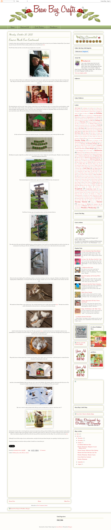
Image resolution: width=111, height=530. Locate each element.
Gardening (96, 140)
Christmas (82, 122)
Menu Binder (87, 171)
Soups (81, 193)
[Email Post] (29, 450)
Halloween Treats (98, 160)
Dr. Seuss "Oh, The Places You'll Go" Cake (91, 259)
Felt (80, 134)
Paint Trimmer (94, 179)
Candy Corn (98, 118)
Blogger (70, 527)
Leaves (76, 169)
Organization (77, 179)
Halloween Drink (99, 152)
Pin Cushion (88, 182)
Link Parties (39, 27)
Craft (98, 125)
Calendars (81, 118)
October (80, 442)
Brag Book (78, 117)
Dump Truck (78, 129)
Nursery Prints (77, 177)
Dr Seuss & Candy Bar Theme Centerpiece (91, 284)
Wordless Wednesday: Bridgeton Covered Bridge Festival (87, 447)
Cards (91, 120)
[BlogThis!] (33, 450)
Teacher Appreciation (93, 195)
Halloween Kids (98, 156)
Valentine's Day (96, 204)
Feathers (98, 133)
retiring (83, 186)
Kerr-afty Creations (92, 166)
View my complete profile (81, 73)
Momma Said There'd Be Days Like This (87, 452)
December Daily (94, 126)
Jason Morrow (59, 527)
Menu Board (95, 171)
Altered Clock (92, 111)
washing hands (77, 205)
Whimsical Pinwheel (94, 205)
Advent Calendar (99, 109)
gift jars (99, 142)
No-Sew (91, 176)
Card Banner (86, 120)
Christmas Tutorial (94, 123)
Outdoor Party (84, 179)
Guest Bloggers (99, 148)
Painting (100, 179)
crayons (76, 126)
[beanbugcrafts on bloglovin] (82, 52)
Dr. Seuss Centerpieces (98, 128)
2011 (78, 436)
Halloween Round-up (95, 159)
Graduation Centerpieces (95, 146)
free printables (98, 138)
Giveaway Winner (92, 144)
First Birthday (93, 134)
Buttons (93, 117)
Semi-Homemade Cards (93, 190)
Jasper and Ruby (78, 166)
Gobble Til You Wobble (85, 145)
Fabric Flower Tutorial (87, 292)
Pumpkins (94, 183)
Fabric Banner (78, 131)
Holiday (89, 162)
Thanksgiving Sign (79, 198)
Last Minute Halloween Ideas (84, 444)
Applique (99, 111)
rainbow (94, 185)
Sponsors (86, 193)
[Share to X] (35, 450)
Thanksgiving (80, 196)
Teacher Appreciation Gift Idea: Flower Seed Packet (91, 301)
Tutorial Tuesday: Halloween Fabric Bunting (88, 450)
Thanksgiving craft (88, 196)
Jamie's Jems (98, 165)
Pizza (100, 182)
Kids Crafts (100, 166)
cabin (20, 452)
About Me (84, 109)
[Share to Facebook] (36, 450)
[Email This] (32, 450)
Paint (89, 179)
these (42, 331)
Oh (82, 177)
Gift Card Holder (86, 142)
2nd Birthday (85, 108)
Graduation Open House (80, 148)
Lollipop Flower (82, 169)
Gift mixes (77, 143)
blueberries (90, 115)
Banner (91, 113)
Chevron (76, 122)
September (80, 462)
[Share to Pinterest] (38, 450)
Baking (81, 113)
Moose (23, 452)
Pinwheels (95, 182)
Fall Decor (78, 133)
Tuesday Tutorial (81, 201)
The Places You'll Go (89, 198)
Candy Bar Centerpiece (89, 118)
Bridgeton (84, 117)
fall (99, 131)
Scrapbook (78, 188)
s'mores (27, 452)
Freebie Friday (80, 140)
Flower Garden (92, 136)
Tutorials (89, 204)
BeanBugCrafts (16, 450)
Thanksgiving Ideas (98, 196)
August (80, 464)
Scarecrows (97, 186)
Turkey (92, 202)
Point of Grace (87, 183)
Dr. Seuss (81, 128)
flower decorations (83, 136)
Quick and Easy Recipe (86, 185)
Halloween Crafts (81, 152)
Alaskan (77, 111)
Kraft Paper (86, 168)
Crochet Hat (81, 126)
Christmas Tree (84, 123)
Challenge (97, 120)
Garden (90, 140)
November (80, 440)
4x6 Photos (91, 108)
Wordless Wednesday (88, 207)
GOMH (93, 145)
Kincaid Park (78, 168)
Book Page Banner (98, 115)
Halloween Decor (90, 152)
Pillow (83, 182)
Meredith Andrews (83, 173)
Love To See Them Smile (92, 170)
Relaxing (76, 186)
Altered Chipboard (84, 111)
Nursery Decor (98, 176)
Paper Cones (78, 180)
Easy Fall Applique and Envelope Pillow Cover (91, 276)
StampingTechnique (78, 195)
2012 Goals (77, 108)
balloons (86, 113)
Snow (97, 192)
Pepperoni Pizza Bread (96, 180)
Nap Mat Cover (81, 176)
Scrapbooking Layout (91, 189)
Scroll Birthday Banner (83, 190)
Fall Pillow (93, 133)
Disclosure (53, 27)
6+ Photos (98, 108)
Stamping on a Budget (95, 193)
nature (87, 176)
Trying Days (97, 199)
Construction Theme (84, 125)
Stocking (86, 195)
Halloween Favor (79, 154)
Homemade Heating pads (93, 163)
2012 (78, 434)
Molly (76, 174)
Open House (98, 177)
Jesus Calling (85, 166)
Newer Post (12, 501)
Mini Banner (91, 173)
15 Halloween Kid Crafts (87, 267)
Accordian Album (90, 109)
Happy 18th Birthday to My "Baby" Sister (91, 309)
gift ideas (94, 142)
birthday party (15, 452)
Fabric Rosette (93, 131)
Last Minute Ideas (97, 168)
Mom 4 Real (84, 174)
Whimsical (84, 205)
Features (76, 134)
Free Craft (91, 138)
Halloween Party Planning (90, 157)
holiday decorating (96, 162)
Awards (76, 113)
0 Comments (43, 450)
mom (80, 174)
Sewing (89, 192)
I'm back (91, 165)
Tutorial (99, 201)
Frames (86, 138)
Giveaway (83, 143)
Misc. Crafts (98, 173)
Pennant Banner (86, 180)
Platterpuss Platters (78, 183)
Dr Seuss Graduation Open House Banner (91, 251)
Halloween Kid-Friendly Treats (86, 156)
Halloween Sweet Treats (88, 160)
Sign (93, 192)
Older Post (67, 501)
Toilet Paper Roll (82, 199)
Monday (90, 174)
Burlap (88, 117)
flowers (81, 138)
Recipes (99, 185)
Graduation (99, 145)
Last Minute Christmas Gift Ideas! (83, 316)
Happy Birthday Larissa (81, 162)
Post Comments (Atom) (42, 505)
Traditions (91, 199)
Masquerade (80, 171)
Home (13, 27)
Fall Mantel (86, 133)
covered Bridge (92, 125)
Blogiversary (84, 115)
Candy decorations (78, 120)
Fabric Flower (86, 131)
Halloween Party (80, 157)
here (44, 44)
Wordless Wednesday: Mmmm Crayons (86, 455)
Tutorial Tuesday (81, 204)
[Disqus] (39, 476)
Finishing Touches (86, 134)
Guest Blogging (79, 150)
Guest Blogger (90, 148)
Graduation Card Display (82, 146)
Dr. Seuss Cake (89, 128)
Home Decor (82, 163)
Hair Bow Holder (88, 150)
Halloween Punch (84, 159)
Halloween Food (88, 154)
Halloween (98, 150)
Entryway (99, 130)
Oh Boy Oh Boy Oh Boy (89, 177)
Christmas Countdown (92, 122)
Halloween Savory (78, 160)
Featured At (24, 27)
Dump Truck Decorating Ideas (89, 129)
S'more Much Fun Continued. (84, 457)
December (87, 126)
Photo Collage (77, 182)
